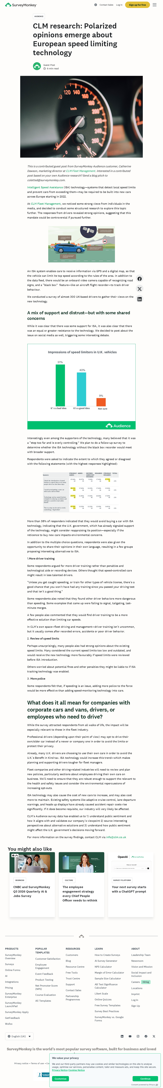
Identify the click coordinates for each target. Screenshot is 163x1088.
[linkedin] (139, 298)
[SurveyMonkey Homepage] (21, 5)
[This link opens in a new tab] (122, 1036)
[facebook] (139, 278)
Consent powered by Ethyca (143, 1085)
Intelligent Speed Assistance (45, 187)
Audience (38, 16)
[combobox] (19, 1036)
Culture (69, 880)
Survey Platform (122, 880)
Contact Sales (106, 4)
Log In (119, 4)
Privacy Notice (60, 1070)
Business (19, 880)
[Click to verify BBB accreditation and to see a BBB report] (43, 1076)
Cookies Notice (76, 1070)
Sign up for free (137, 4)
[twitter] (139, 288)
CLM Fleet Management (80, 171)
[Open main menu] (154, 5)
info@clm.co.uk (116, 837)
